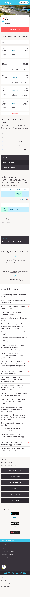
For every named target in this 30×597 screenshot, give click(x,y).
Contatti (3, 562)
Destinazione (8, 23)
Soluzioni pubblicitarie (6, 560)
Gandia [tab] (3, 222)
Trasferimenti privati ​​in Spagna (7, 554)
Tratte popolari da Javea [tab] (8, 465)
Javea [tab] (9, 222)
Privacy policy (4, 580)
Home (2, 540)
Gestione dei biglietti (5, 557)
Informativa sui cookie (5, 583)
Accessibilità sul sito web (6, 592)
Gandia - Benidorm (15, 494)
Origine (7, 17)
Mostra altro (15, 113)
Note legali (3, 577)
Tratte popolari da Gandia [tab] (9, 462)
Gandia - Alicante (15, 470)
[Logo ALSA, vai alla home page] (8, 2)
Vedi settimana (23, 199)
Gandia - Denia (15, 476)
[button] (15, 296)
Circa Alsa (3, 548)
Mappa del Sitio (4, 589)
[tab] (15, 296)
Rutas (6, 540)
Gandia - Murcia (15, 500)
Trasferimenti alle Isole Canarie (7, 551)
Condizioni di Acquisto (5, 586)
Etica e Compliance (5, 594)
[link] (3, 21)
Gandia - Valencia (15, 482)
